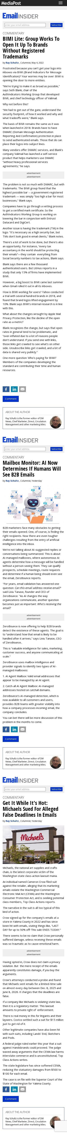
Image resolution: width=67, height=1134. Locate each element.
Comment (10, 398)
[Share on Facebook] (6, 389)
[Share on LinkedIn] (14, 389)
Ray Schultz (12, 62)
